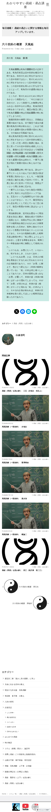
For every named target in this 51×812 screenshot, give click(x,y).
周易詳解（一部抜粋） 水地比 (14, 426)
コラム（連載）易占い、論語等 (17, 748)
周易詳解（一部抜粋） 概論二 (14, 534)
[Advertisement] (25, 642)
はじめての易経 (11, 736)
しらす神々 (10, 713)
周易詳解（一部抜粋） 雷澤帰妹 (15, 462)
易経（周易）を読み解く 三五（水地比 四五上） (22, 390)
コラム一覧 (13, 794)
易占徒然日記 (11, 717)
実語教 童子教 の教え (14, 695)
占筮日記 (8, 707)
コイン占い (10, 722)
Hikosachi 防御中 (44, 810)
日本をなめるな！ (13, 731)
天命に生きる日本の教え (14, 684)
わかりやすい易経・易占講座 (25, 5)
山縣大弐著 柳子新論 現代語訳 (18, 760)
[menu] (47, 4)
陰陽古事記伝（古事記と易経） (17, 771)
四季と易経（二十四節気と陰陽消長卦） (21, 754)
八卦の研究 (9, 701)
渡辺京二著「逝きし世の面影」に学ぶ (20, 678)
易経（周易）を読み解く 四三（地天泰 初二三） (22, 570)
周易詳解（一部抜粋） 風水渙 (14, 498)
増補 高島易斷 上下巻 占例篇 (18, 765)
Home (4, 794)
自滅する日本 (11, 727)
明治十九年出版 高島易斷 (15, 690)
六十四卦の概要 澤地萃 (22, 603)
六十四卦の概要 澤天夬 (28, 586)
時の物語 (8, 742)
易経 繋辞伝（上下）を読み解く (18, 777)
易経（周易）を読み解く (24, 49)
